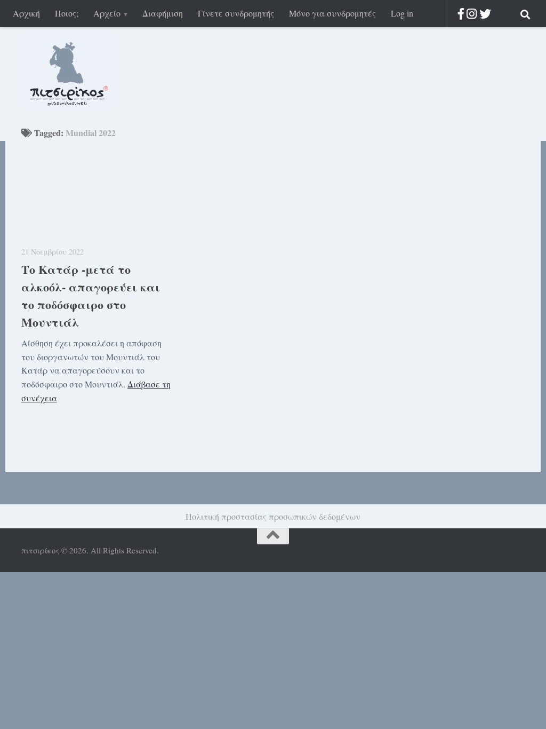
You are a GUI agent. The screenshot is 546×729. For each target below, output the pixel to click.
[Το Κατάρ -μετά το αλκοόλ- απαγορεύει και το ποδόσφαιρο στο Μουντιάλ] (97, 201)
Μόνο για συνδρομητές (332, 13)
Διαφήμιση (162, 13)
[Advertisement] (439, 298)
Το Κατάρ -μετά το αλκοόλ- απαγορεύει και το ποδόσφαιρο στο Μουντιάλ (90, 295)
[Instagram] (472, 13)
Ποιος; (66, 13)
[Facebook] (461, 13)
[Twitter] (485, 13)
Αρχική (26, 13)
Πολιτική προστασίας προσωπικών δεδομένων (273, 516)
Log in (402, 13)
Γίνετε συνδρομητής (236, 13)
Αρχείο (107, 13)
